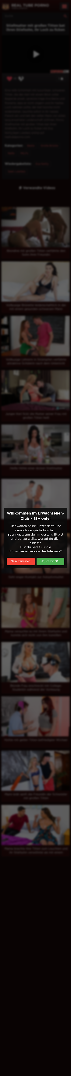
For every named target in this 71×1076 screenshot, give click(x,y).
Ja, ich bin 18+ (50, 561)
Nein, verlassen (20, 561)
